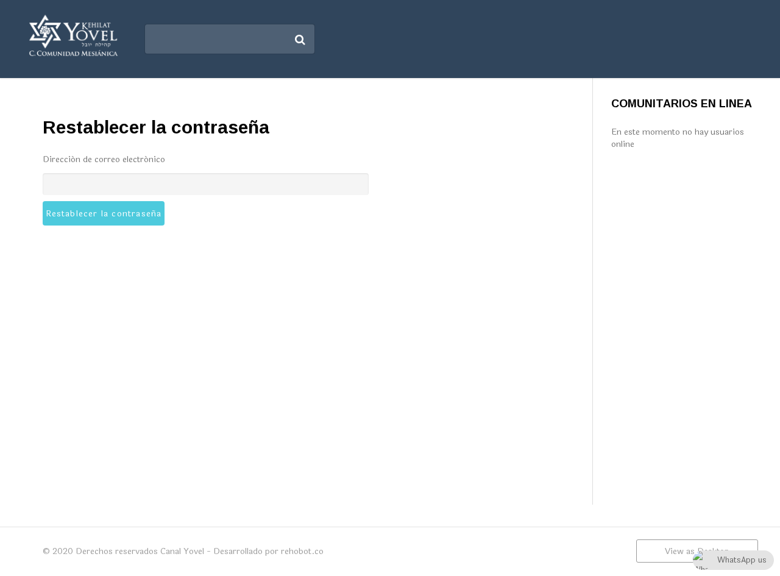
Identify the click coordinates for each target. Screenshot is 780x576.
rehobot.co (302, 551)
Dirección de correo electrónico (104, 159)
